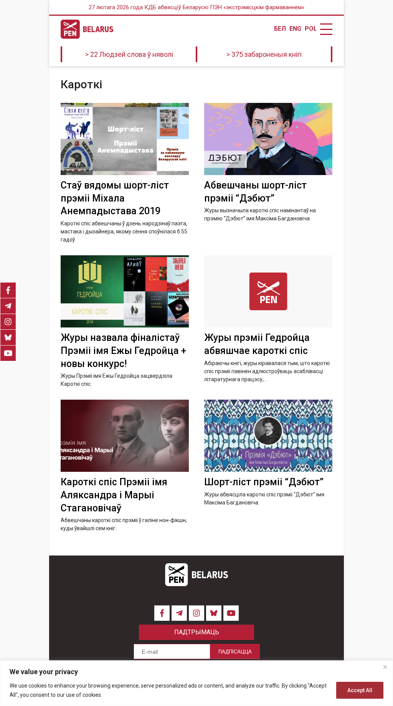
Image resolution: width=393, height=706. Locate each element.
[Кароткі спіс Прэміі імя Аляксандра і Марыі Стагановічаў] (125, 436)
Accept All (359, 690)
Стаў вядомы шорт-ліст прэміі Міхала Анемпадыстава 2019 (115, 198)
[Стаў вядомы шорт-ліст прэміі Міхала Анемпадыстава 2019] (125, 139)
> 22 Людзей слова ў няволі (129, 54)
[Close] (385, 666)
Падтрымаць (196, 632)
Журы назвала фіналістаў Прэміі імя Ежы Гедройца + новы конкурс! (123, 350)
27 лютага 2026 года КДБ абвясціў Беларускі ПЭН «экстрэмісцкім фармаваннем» (196, 7)
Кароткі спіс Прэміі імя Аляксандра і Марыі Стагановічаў (114, 495)
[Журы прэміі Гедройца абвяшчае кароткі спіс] (268, 291)
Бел (280, 29)
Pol (310, 29)
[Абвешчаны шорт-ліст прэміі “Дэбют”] (268, 139)
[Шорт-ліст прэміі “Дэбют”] (268, 436)
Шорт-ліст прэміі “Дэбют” (264, 482)
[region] (196, 683)
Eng (295, 29)
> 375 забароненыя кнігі (264, 54)
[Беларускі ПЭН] (87, 29)
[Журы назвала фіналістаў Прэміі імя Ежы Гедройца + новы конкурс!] (125, 291)
